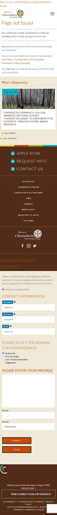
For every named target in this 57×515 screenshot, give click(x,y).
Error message (12, 356)
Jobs (28, 198)
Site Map (29, 221)
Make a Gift (28, 209)
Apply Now (28, 153)
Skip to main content (11, 2)
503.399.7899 (44, 283)
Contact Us (30, 168)
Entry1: (5, 410)
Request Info (32, 161)
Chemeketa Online (28, 187)
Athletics (28, 181)
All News (10, 133)
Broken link (10, 353)
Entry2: (5, 421)
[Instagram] (29, 246)
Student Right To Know (31, 502)
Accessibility (10, 502)
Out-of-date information (16, 359)
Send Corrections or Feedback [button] (31, 494)
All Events (10, 138)
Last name (7, 314)
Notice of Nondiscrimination (22, 507)
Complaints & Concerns (28, 193)
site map (32, 68)
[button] (52, 14)
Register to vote (28, 215)
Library (28, 204)
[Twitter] (35, 246)
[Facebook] (22, 246)
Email (5, 326)
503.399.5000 (27, 488)
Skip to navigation (33, 2)
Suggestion (10, 362)
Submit (16, 440)
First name (7, 302)
